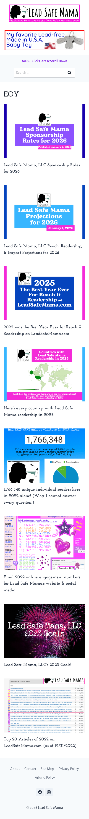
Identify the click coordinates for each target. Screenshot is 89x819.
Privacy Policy (69, 769)
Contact (30, 769)
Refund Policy (44, 777)
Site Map (47, 769)
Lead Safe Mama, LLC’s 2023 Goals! (37, 665)
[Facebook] (40, 792)
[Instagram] (49, 792)
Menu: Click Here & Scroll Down (44, 61)
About (15, 769)
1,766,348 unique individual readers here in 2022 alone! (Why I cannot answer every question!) (42, 496)
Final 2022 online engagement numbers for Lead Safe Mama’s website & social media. (42, 584)
